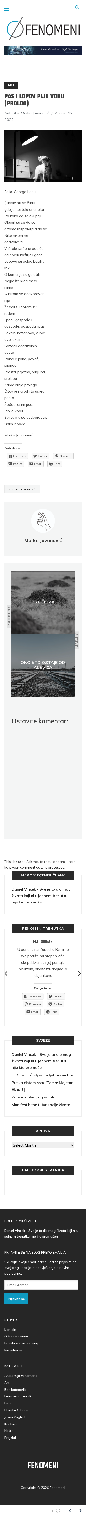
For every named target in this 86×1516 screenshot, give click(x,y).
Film (7, 1403)
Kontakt (10, 1329)
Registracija (13, 1350)
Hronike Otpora (16, 1410)
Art (11, 85)
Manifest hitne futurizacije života (41, 1104)
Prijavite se (16, 1299)
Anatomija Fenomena (20, 1376)
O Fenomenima (16, 1336)
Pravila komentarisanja (21, 1343)
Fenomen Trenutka (18, 1396)
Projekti (10, 1437)
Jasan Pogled (14, 1417)
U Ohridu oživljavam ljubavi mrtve (42, 1075)
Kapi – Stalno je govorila (33, 1097)
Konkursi (10, 1424)
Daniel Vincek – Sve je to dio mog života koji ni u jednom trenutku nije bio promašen (41, 1061)
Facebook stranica (43, 1170)
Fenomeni (43, 1466)
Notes (8, 1431)
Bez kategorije (15, 1389)
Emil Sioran (43, 942)
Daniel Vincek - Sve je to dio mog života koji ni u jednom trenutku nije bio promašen (41, 895)
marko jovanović (22, 489)
